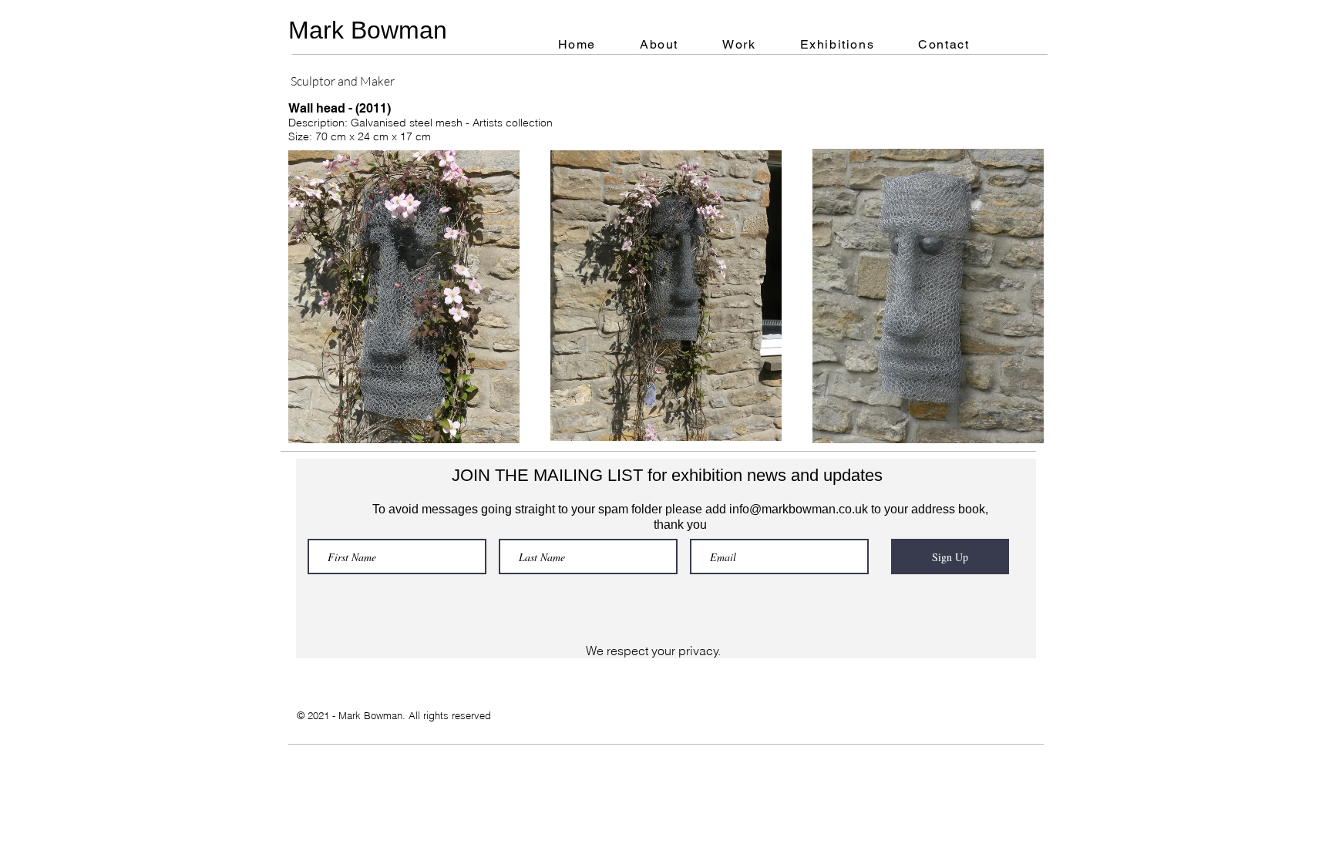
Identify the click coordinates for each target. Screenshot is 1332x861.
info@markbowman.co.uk (798, 509)
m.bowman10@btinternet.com (162, 505)
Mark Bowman (367, 30)
